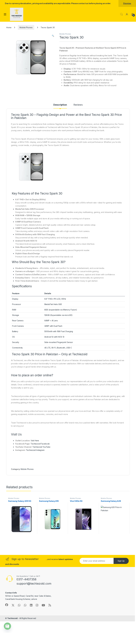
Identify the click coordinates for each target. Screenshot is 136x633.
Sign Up (121, 561)
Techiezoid (12, 618)
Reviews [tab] (78, 105)
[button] (53, 35)
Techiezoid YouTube (41, 447)
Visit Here (35, 440)
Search (121, 14)
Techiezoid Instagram (35, 450)
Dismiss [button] (127, 3)
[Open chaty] (7, 626)
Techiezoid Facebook (40, 444)
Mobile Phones (26, 27)
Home (8, 27)
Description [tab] (60, 105)
